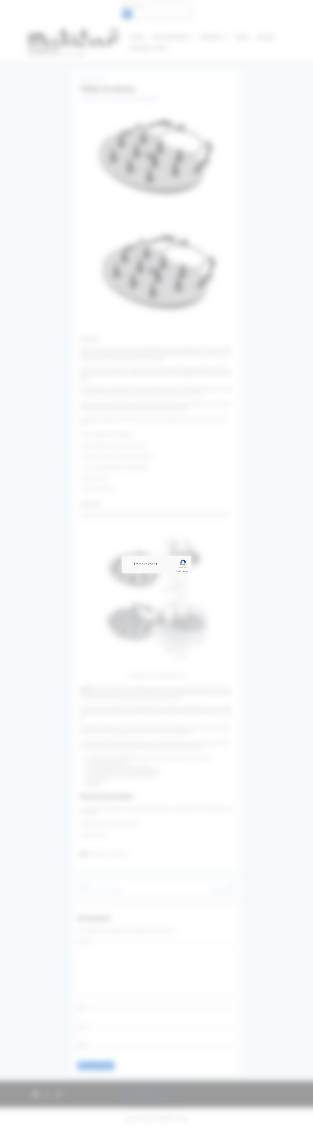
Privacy (178, 571)
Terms (185, 571)
